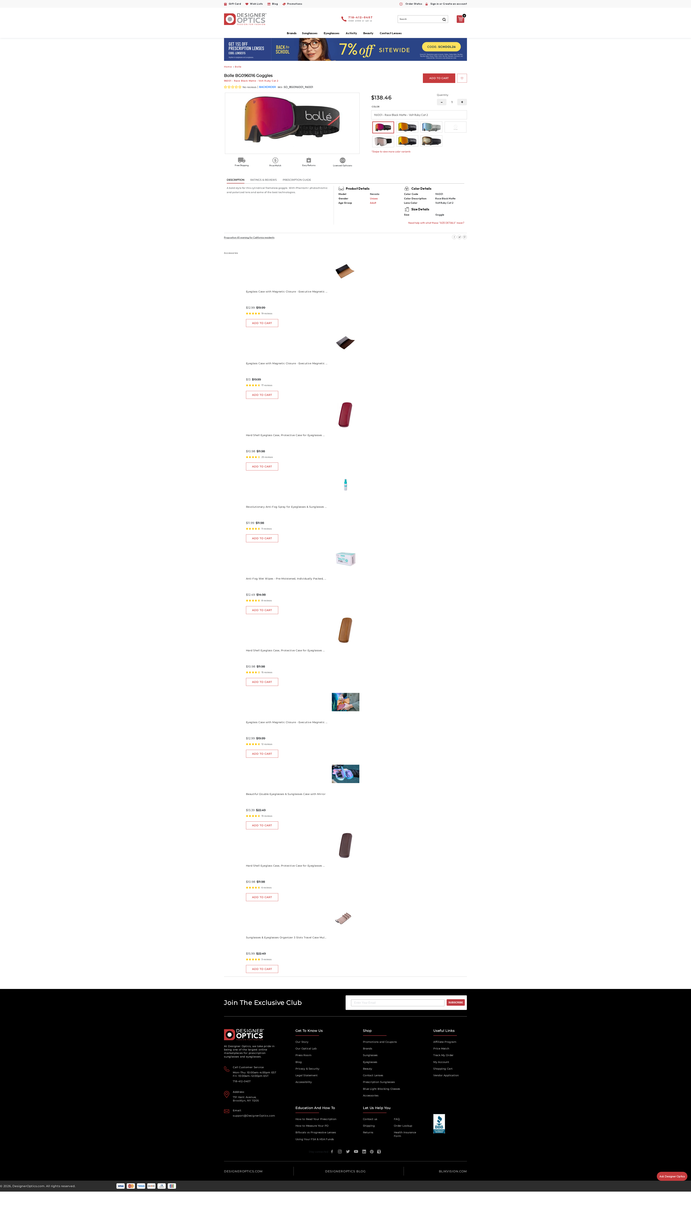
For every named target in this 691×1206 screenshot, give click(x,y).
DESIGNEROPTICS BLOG (345, 1171)
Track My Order (443, 1055)
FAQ (397, 1119)
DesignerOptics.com (28, 1186)
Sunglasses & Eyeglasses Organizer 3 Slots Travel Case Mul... (286, 937)
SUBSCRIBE (455, 1002)
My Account (441, 1062)
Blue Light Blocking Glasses (381, 1088)
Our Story (302, 1041)
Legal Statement (306, 1075)
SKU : (281, 87)
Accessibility (303, 1082)
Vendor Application (446, 1075)
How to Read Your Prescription (316, 1119)
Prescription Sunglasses (379, 1082)
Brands (367, 1048)
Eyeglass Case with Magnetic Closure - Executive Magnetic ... (287, 291)
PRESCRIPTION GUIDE (297, 179)
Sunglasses (370, 1055)
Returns (368, 1132)
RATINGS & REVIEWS (263, 179)
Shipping (369, 1125)
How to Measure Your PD (312, 1125)
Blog (298, 1062)
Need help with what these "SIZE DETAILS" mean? (436, 222)
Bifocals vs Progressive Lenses (315, 1132)
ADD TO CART (262, 323)
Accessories (370, 1095)
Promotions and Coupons (380, 1041)
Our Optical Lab (306, 1048)
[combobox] (423, 19)
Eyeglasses (370, 1062)
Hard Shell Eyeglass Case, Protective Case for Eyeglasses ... (285, 435)
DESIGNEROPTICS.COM (243, 1171)
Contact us (370, 1119)
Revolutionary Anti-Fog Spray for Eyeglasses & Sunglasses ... (286, 506)
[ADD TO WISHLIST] (462, 78)
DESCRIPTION (235, 179)
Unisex (374, 198)
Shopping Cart (443, 1068)
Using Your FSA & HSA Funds (314, 1139)
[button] (233, 87)
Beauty (368, 33)
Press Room (303, 1055)
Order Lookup (403, 1125)
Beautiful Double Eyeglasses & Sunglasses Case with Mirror (286, 794)
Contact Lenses (391, 33)
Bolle (238, 66)
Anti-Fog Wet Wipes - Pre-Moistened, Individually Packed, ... (286, 578)
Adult (373, 202)
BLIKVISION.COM (453, 1171)
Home (228, 66)
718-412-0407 (360, 17)
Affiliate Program (444, 1041)
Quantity (442, 94)
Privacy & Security (307, 1068)
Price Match (441, 1048)
